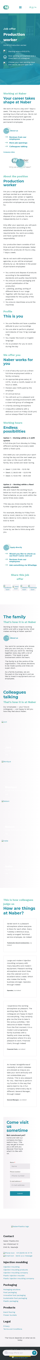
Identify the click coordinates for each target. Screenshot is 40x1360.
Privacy (6, 1326)
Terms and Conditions (12, 1329)
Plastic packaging (10, 1301)
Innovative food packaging (14, 1295)
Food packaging (10, 1292)
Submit (20, 1193)
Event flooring (9, 1312)
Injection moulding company (15, 1273)
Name (12, 1162)
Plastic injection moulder (14, 1276)
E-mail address (16, 1181)
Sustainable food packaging (15, 1298)
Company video (9, 152)
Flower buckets (10, 1315)
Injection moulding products (15, 1270)
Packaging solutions (11, 1290)
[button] (32, 8)
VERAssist (23, 1357)
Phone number (15, 1172)
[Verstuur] (34, 1353)
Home (5, 45)
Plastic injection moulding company (18, 1278)
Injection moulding (11, 1267)
